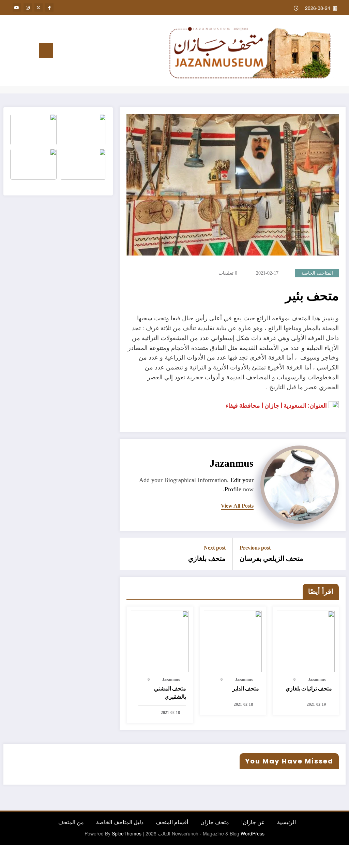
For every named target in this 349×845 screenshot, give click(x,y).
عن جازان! (253, 822)
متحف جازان (214, 822)
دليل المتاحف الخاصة (119, 822)
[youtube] (17, 7)
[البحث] (20, 52)
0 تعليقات (227, 273)
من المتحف (71, 822)
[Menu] (46, 50)
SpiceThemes (126, 833)
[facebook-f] (49, 7)
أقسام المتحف (172, 822)
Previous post (255, 548)
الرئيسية (286, 822)
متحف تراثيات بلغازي (309, 689)
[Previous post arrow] (336, 553)
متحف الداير (245, 689)
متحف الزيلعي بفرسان (271, 558)
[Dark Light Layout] (9, 51)
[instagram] (28, 7)
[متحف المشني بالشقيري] (160, 640)
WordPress (252, 833)
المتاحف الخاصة (317, 273)
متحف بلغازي (207, 558)
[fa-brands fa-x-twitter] (38, 7)
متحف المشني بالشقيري (170, 693)
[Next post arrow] (129, 553)
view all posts (237, 506)
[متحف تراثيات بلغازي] (306, 640)
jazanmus (232, 463)
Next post (215, 548)
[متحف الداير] (233, 640)
